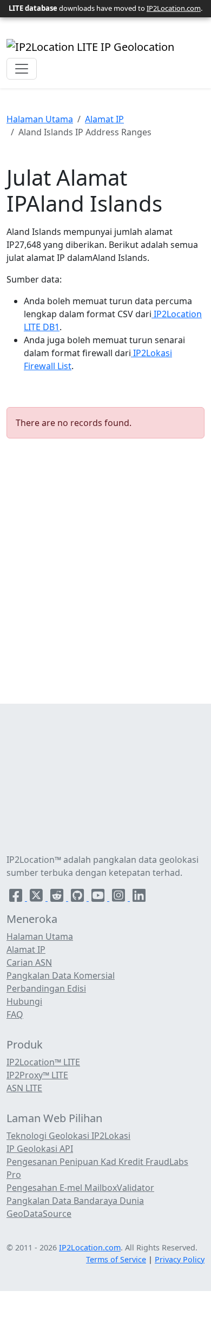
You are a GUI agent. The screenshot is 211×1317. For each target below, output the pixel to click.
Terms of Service (116, 1259)
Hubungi (24, 1001)
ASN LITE (24, 1088)
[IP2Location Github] (78, 897)
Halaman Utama (39, 119)
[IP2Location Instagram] (119, 897)
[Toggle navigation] (21, 69)
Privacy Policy (180, 1259)
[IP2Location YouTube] (99, 897)
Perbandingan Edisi (46, 988)
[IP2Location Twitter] (37, 897)
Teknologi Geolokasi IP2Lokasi (68, 1136)
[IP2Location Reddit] (58, 897)
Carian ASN (29, 962)
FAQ (14, 1014)
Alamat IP (104, 119)
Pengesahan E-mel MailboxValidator (80, 1188)
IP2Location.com (174, 8)
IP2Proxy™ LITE (37, 1075)
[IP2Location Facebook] (16, 897)
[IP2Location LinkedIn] (139, 897)
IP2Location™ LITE (43, 1062)
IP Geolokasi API (39, 1149)
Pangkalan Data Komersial (60, 975)
